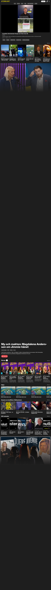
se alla (48, 43)
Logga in (43, 1)
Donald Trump (19, 39)
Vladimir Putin (13, 39)
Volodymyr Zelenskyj (26, 39)
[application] (25, 18)
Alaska (4, 39)
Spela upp (5, 356)
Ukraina (8, 39)
